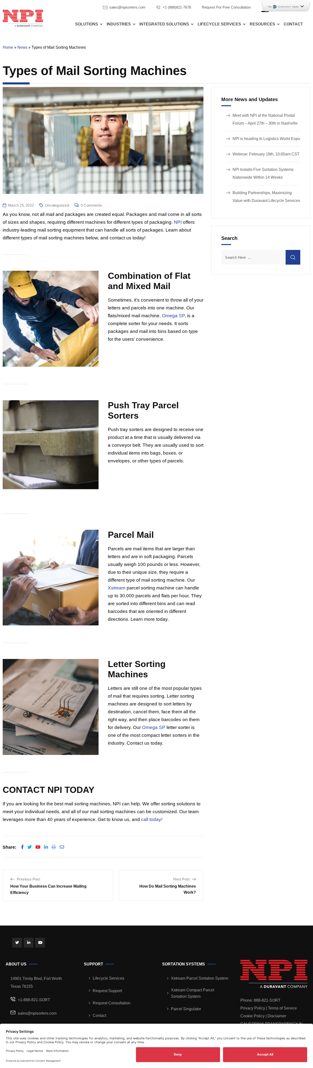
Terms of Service (282, 1008)
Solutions (86, 24)
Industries (119, 24)
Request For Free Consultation (226, 7)
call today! (151, 819)
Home (8, 47)
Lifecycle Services (219, 24)
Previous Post (28, 879)
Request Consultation (111, 1003)
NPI (178, 222)
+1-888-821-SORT (34, 1000)
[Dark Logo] (23, 18)
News (22, 47)
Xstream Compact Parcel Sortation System (192, 993)
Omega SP (173, 315)
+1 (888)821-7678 (177, 7)
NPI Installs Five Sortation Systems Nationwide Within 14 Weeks (263, 173)
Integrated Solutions (164, 24)
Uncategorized (57, 205)
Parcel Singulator (186, 1009)
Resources (262, 24)
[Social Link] (17, 943)
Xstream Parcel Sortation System (199, 978)
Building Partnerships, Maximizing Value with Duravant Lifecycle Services (266, 197)
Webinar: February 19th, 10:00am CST (266, 154)
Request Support (107, 991)
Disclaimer (277, 1016)
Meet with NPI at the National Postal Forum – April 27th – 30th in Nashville (265, 119)
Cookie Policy (252, 1016)
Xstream (116, 587)
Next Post (181, 879)
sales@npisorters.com (127, 7)
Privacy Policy (252, 1008)
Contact (293, 24)
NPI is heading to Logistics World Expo (266, 139)
